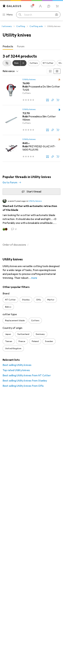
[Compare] (47, 100)
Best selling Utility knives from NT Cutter (27, 375)
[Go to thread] (31, 214)
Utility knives (29, 79)
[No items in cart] (57, 6)
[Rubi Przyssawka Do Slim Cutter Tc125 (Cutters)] (31, 90)
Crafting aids (36, 26)
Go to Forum (10, 182)
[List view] (57, 71)
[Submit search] (20, 15)
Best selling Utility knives (17, 365)
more (34, 278)
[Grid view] (50, 71)
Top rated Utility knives (16, 370)
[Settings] (32, 6)
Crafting (20, 26)
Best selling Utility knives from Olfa (23, 386)
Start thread (33, 191)
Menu (9, 14)
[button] (59, 80)
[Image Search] (56, 14)
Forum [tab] (20, 46)
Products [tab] (8, 46)
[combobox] (7, 63)
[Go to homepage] (12, 5)
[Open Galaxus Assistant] (48, 6)
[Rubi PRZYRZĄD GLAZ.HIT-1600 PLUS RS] (31, 148)
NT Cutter (48, 63)
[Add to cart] (57, 100)
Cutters (34, 63)
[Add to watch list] (52, 100)
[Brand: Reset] (23, 63)
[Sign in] (40, 6)
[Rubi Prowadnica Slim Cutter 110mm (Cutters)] (31, 120)
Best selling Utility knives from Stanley (25, 380)
